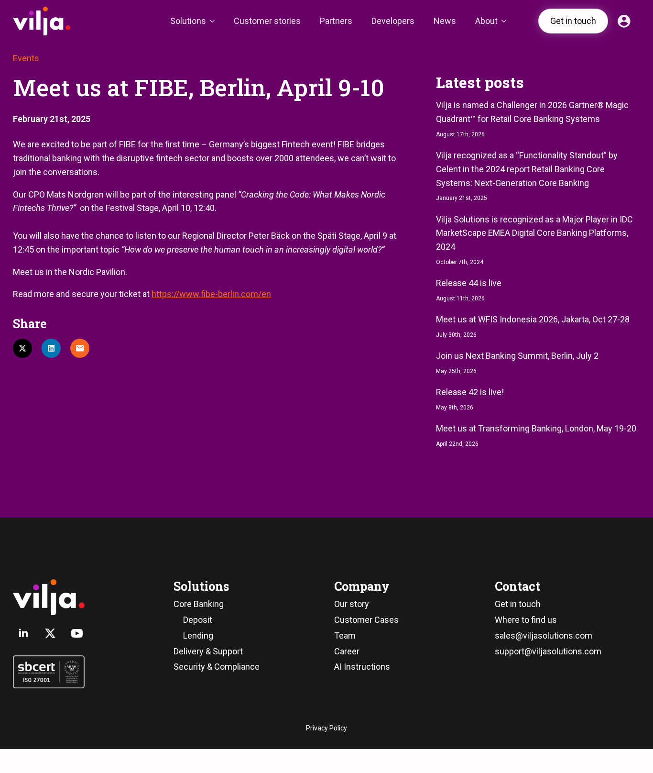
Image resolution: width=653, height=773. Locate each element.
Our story (351, 604)
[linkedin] (23, 633)
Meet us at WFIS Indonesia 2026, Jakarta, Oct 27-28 (533, 319)
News (445, 21)
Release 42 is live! (470, 392)
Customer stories (267, 21)
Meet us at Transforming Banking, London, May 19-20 (536, 428)
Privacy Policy (326, 728)
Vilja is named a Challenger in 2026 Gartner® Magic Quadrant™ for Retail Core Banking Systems (532, 112)
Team (345, 635)
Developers (392, 21)
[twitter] (50, 633)
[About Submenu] (507, 21)
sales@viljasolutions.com (543, 635)
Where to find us (526, 620)
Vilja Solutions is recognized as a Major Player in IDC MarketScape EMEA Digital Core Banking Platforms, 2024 (534, 233)
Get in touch (518, 604)
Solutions (188, 21)
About (486, 21)
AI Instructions (362, 667)
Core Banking (199, 604)
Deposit (197, 620)
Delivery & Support (208, 651)
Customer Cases (366, 620)
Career (346, 651)
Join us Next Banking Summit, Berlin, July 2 (517, 356)
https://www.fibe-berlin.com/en (211, 294)
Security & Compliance (217, 667)
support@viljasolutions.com (548, 651)
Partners (336, 21)
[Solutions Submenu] (215, 21)
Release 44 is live (468, 283)
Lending (198, 635)
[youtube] (76, 633)
